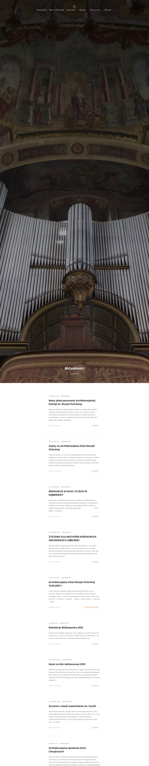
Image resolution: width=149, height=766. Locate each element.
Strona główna (42, 10)
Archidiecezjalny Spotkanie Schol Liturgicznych (67, 750)
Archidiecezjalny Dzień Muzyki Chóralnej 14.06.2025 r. (72, 584)
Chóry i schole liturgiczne (91, 607)
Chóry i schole (95, 10)
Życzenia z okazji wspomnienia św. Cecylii (72, 706)
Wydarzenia (71, 10)
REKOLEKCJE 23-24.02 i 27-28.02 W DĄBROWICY (68, 493)
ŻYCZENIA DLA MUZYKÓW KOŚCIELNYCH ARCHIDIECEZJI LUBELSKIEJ (72, 538)
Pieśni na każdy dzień (56, 10)
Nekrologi (107, 10)
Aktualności (95, 425)
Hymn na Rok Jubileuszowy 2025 (67, 664)
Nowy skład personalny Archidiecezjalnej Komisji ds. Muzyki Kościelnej (72, 402)
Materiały (82, 10)
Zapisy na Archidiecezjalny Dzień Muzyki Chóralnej (72, 448)
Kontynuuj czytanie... (55, 425)
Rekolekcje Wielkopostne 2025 (66, 628)
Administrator (65, 396)
